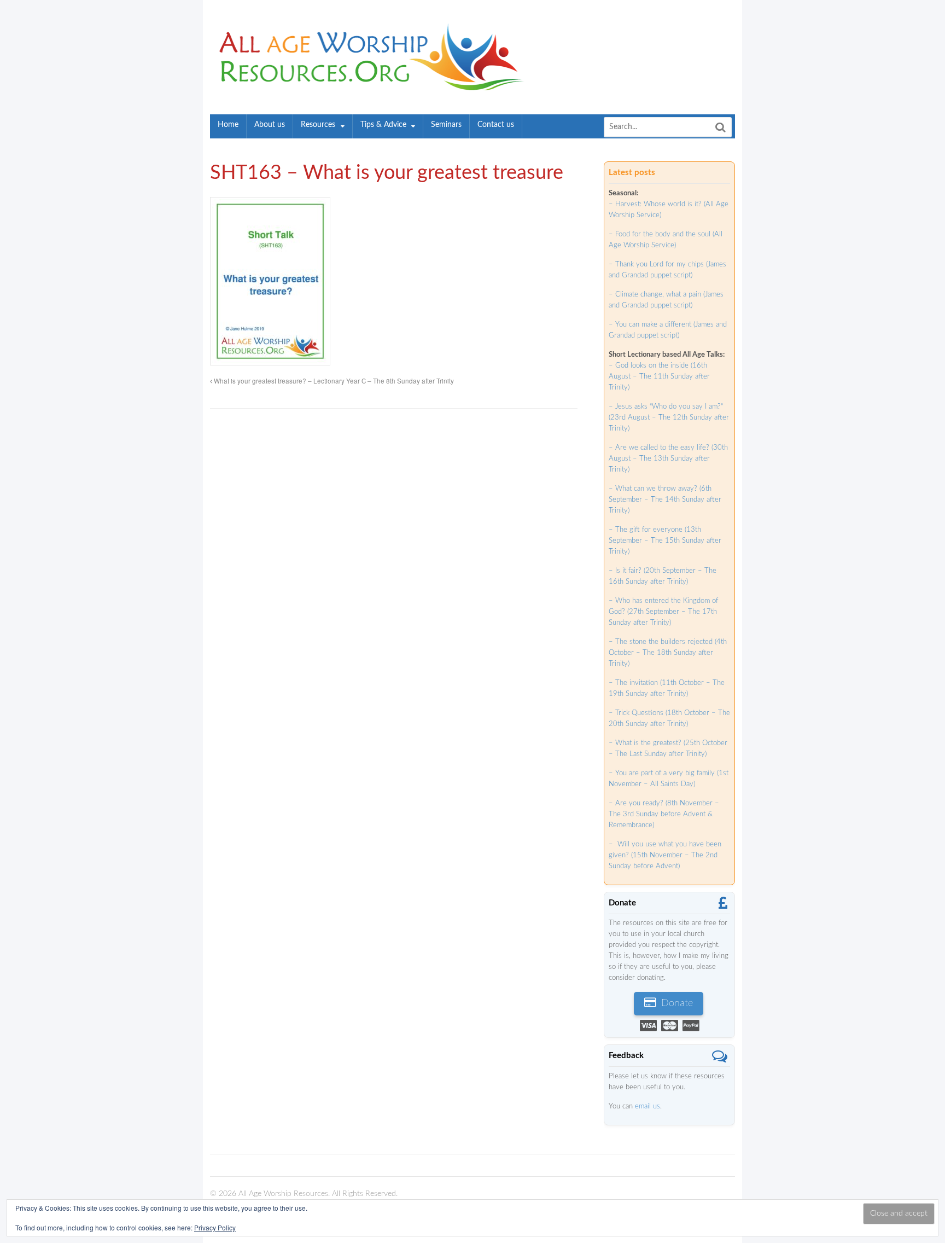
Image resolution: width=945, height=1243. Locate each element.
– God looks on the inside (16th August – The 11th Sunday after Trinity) (659, 376)
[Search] (720, 127)
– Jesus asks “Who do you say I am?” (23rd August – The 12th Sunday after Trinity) (669, 417)
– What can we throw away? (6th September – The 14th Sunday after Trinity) (665, 499)
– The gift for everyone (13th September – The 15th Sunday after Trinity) (665, 540)
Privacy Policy (215, 1227)
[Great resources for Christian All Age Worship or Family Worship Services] (367, 84)
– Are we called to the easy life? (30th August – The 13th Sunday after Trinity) (668, 458)
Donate (675, 1003)
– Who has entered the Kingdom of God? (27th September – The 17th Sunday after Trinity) (663, 611)
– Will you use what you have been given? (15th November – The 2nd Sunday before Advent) (665, 855)
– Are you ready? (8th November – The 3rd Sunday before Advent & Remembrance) (664, 814)
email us (647, 1106)
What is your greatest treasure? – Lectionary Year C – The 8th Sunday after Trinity (333, 380)
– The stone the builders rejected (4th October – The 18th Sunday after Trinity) (668, 652)
